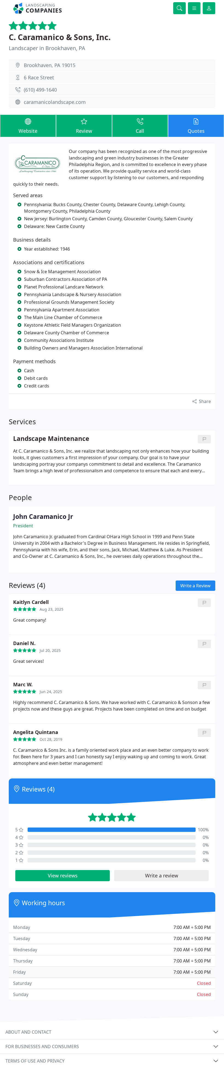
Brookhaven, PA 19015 (49, 65)
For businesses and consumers (42, 1046)
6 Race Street (39, 77)
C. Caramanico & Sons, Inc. (60, 37)
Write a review (161, 875)
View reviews (63, 875)
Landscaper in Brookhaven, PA (47, 48)
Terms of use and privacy (34, 1061)
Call (140, 131)
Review (84, 131)
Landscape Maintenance (51, 439)
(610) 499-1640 (40, 89)
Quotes (196, 131)
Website (28, 131)
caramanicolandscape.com (55, 102)
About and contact (28, 1032)
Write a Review (195, 586)
